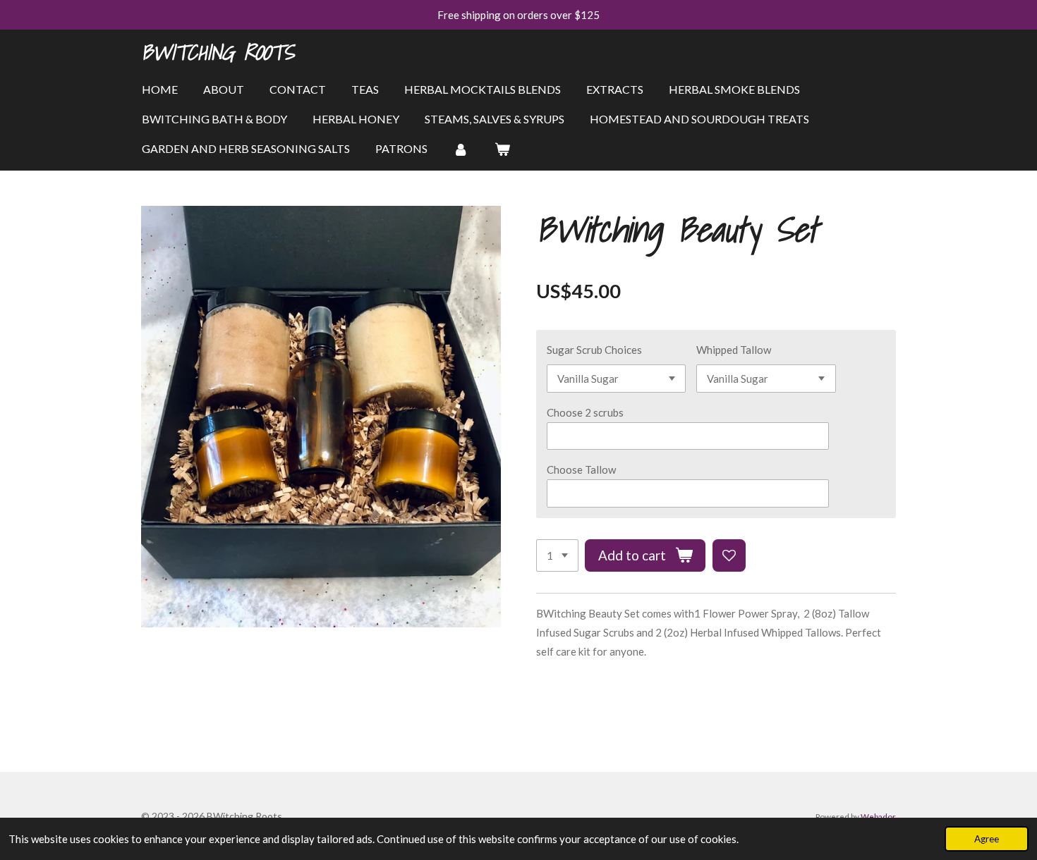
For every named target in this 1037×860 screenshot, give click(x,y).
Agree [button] (986, 838)
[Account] (461, 149)
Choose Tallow (581, 469)
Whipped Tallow (733, 349)
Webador (878, 816)
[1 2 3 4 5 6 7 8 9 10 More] (557, 555)
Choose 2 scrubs (585, 412)
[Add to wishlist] (729, 555)
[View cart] (501, 149)
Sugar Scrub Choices (594, 349)
